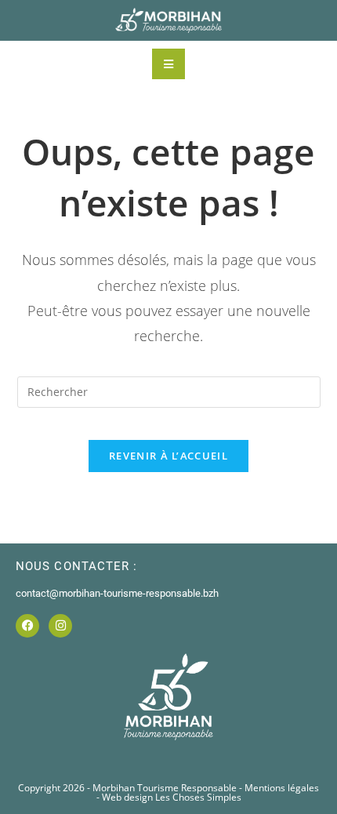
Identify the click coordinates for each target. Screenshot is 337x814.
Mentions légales (282, 787)
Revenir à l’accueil (168, 456)
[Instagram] (60, 626)
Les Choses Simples (198, 797)
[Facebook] (27, 626)
